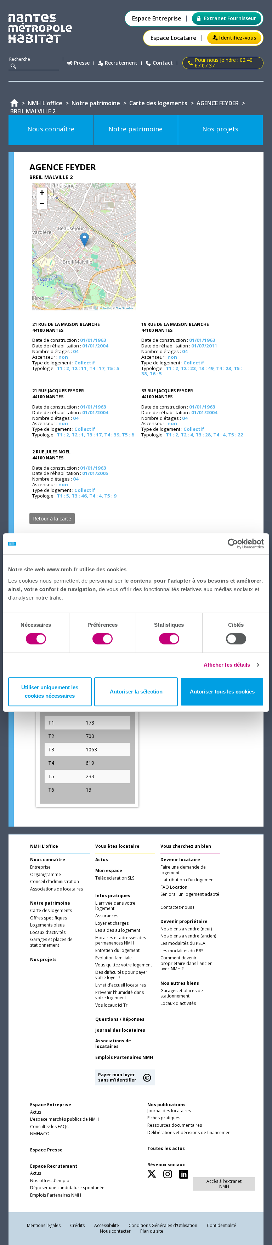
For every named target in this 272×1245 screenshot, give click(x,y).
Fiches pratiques (163, 1118)
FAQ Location (173, 887)
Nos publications (166, 1105)
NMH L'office (44, 846)
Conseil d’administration (54, 881)
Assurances (106, 916)
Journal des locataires (120, 1030)
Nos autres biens (179, 983)
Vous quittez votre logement (123, 965)
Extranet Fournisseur (230, 18)
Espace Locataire (174, 38)
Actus (101, 860)
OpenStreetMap (125, 308)
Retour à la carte (52, 518)
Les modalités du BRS (181, 951)
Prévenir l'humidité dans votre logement (119, 995)
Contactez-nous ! (177, 907)
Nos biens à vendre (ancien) (188, 936)
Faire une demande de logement (183, 870)
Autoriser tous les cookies (222, 692)
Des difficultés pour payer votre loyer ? (121, 975)
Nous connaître (47, 860)
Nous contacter (115, 1231)
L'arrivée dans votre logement (115, 906)
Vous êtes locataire (117, 846)
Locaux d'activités (48, 932)
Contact (163, 63)
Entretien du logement (117, 950)
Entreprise (40, 867)
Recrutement (121, 63)
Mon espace (108, 871)
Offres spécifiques (48, 918)
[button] (84, 239)
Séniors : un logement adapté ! (189, 897)
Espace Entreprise (156, 19)
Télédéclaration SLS (114, 878)
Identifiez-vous (237, 37)
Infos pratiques (112, 896)
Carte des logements (51, 910)
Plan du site (151, 1231)
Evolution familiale (113, 958)
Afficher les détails (227, 665)
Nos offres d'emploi (50, 1181)
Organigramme (45, 874)
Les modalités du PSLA (182, 943)
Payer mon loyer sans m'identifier (117, 1077)
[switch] (102, 638)
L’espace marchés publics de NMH (64, 1119)
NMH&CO (40, 1134)
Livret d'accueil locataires (120, 985)
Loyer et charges (112, 923)
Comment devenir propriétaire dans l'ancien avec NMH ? (186, 963)
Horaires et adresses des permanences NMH (120, 940)
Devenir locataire (180, 860)
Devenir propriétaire (184, 921)
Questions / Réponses (119, 1019)
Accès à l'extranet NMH (224, 1183)
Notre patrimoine (50, 903)
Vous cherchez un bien (185, 846)
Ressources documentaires (174, 1125)
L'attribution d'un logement (187, 880)
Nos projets (43, 960)
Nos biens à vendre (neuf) (186, 929)
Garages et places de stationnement (51, 942)
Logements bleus (47, 925)
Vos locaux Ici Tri (112, 1005)
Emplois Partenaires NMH (124, 1057)
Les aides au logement (117, 930)
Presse (82, 63)
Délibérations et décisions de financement (189, 1133)
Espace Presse (46, 1150)
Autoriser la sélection (136, 692)
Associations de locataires (56, 889)
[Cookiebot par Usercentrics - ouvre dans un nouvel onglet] (233, 543)
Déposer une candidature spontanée (67, 1188)
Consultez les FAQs (49, 1127)
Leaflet (106, 308)
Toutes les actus (166, 1148)
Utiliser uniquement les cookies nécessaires (49, 691)
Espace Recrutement (53, 1166)
